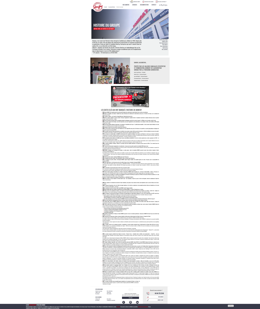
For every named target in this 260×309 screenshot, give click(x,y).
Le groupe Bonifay (111, 7)
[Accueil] (98, 6)
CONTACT (154, 5)
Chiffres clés (165, 41)
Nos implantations (164, 43)
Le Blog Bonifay (163, 5)
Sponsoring (165, 48)
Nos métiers (109, 299)
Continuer (230, 305)
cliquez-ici (118, 306)
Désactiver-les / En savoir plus (143, 306)
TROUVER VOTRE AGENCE (148, 1)
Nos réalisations (164, 46)
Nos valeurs (165, 44)
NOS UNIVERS (126, 5)
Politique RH (97, 299)
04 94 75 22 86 (159, 293)
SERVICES (134, 5)
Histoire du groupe (163, 39)
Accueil (105, 7)
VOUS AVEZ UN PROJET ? (162, 1)
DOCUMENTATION (144, 5)
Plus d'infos (57, 308)
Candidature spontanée (111, 300)
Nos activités (165, 49)
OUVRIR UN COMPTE (136, 1)
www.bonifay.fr (32, 305)
